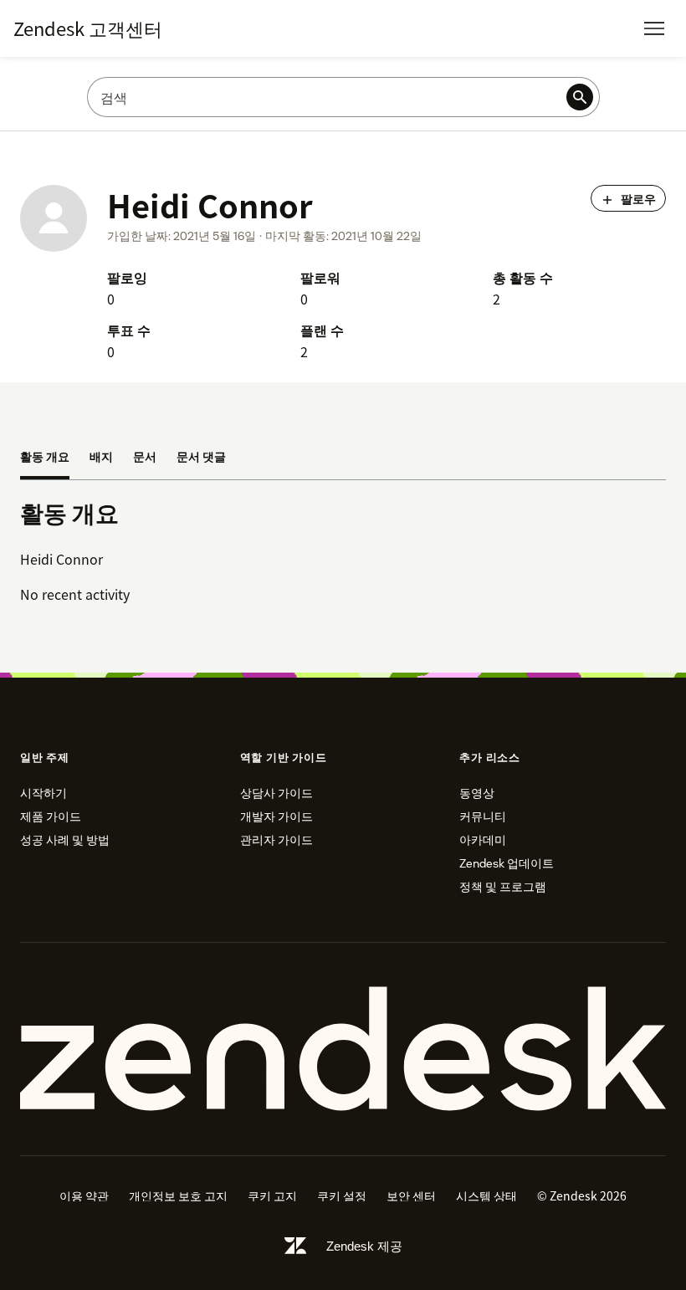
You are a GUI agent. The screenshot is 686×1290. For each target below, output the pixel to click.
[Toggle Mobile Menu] (654, 28)
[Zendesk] (343, 1049)
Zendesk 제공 (364, 1246)
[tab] (44, 457)
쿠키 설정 (341, 1195)
